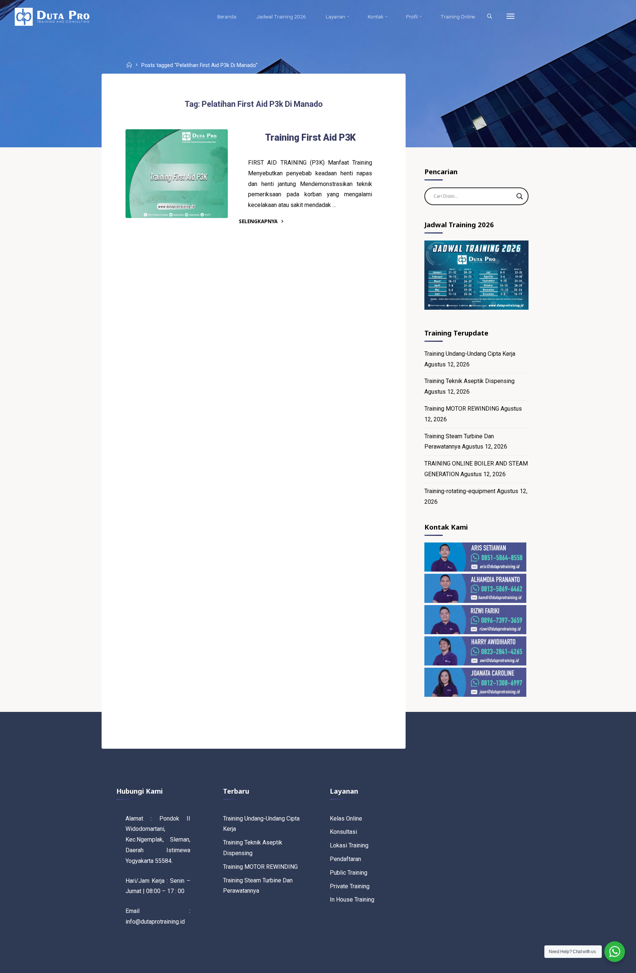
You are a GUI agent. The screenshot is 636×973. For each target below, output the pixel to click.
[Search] (489, 16)
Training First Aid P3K (310, 137)
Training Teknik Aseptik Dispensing (469, 380)
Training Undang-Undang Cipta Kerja (469, 353)
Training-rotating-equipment (459, 491)
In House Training (352, 899)
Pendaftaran (345, 859)
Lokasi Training (349, 845)
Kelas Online (346, 818)
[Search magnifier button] (520, 196)
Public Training (348, 872)
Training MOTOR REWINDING (461, 408)
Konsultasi (343, 831)
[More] (510, 16)
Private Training (350, 886)
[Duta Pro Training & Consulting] (52, 16)
